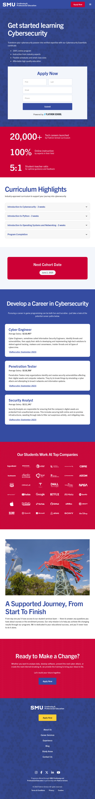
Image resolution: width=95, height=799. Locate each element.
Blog (47, 746)
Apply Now (77, 4)
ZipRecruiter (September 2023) (22, 352)
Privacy (51, 790)
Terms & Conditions (38, 790)
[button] (90, 4)
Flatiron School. (62, 780)
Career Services (47, 735)
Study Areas (47, 751)
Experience (47, 740)
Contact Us (47, 756)
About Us (48, 729)
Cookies (61, 790)
